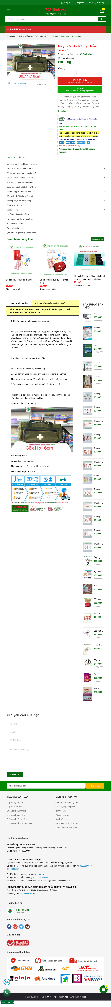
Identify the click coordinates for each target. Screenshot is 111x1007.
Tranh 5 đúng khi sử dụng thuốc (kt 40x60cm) (98, 327)
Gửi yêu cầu (15, 774)
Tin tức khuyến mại (15, 228)
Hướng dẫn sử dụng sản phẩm (20, 219)
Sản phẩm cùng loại (20, 239)
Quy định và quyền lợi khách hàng (21, 233)
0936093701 (22, 910)
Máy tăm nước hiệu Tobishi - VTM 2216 (98, 376)
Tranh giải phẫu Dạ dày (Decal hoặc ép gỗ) (98, 434)
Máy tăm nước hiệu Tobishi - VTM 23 (98, 362)
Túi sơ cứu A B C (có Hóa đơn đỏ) (88, 279)
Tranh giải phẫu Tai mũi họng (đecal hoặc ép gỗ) (98, 516)
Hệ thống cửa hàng (96, 2)
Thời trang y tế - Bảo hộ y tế (19, 191)
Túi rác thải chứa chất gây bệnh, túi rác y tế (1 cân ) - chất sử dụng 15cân (55, 279)
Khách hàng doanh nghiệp (67, 802)
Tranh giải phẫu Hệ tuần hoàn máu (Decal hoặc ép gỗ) (98, 407)
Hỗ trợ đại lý (61, 811)
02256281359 (41, 874)
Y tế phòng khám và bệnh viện (20, 182)
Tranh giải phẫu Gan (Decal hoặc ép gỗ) (98, 448)
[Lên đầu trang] (107, 972)
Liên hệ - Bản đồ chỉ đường (67, 823)
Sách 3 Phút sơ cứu (97, 613)
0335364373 (43, 880)
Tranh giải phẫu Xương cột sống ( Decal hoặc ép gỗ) (98, 544)
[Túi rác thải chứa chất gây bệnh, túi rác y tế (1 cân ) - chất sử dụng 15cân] (55, 258)
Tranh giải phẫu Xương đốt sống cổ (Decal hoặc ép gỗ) (98, 530)
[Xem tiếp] (62, 111)
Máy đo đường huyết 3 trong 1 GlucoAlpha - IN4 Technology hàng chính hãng (98, 313)
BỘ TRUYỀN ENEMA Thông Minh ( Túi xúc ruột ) (98, 585)
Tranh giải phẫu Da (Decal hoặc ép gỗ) (98, 503)
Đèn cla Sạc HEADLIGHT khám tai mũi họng (98, 660)
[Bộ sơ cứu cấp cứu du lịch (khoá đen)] (21, 260)
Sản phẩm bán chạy (93, 306)
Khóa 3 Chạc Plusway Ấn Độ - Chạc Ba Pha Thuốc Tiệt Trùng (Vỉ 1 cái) (98, 645)
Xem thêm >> (97, 239)
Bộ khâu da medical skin (97, 571)
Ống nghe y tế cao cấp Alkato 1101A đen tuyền (98, 557)
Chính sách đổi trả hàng (17, 819)
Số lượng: (62, 68)
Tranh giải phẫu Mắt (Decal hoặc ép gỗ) (98, 489)
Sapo (83, 996)
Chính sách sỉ (61, 819)
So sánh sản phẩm (15, 223)
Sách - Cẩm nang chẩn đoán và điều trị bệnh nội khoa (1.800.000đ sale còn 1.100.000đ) (98, 345)
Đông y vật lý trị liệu (15, 205)
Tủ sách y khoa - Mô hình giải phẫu (22, 173)
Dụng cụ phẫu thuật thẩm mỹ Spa (21, 187)
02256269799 (29, 893)
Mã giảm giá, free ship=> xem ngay (22, 164)
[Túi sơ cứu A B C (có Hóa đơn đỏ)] (89, 260)
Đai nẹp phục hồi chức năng (19, 201)
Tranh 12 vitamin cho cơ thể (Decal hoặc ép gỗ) (98, 475)
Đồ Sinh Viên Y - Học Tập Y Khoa (21, 178)
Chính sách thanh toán (16, 811)
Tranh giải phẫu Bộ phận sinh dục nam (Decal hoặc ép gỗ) (98, 421)
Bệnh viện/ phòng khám (66, 807)
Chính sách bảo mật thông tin (19, 823)
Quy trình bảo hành (15, 807)
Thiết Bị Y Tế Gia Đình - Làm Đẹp (21, 169)
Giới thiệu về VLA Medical (66, 828)
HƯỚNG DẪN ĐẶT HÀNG (18, 214)
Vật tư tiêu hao (13, 210)
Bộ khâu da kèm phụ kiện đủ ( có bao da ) (97, 599)
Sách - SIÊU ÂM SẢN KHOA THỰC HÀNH (98, 674)
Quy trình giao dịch (15, 802)
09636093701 (13, 868)
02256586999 (86, 865)
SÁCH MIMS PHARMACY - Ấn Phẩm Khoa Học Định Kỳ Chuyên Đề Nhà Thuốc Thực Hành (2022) (98, 688)
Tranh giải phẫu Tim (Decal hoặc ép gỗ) (98, 462)
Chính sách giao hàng (16, 815)
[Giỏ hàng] (103, 11)
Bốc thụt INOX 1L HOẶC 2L (98, 631)
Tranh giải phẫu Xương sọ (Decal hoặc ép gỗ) (98, 393)
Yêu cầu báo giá (62, 815)
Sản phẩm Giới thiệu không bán (20, 196)
